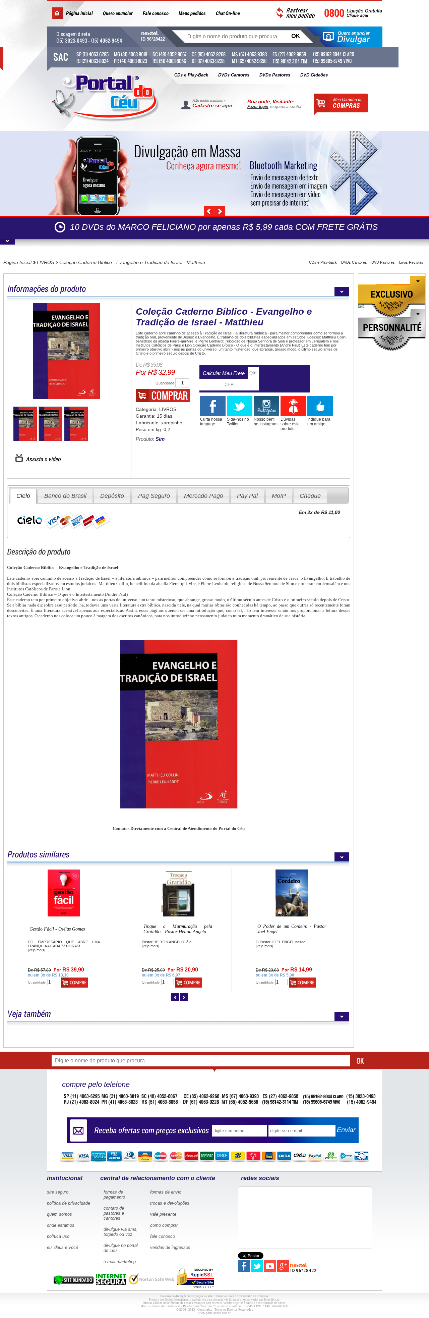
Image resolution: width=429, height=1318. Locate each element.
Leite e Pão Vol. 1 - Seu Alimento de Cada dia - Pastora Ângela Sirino (177, 929)
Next (219, 211)
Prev (209, 211)
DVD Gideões (314, 74)
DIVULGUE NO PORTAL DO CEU (121, 1248)
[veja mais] (36, 946)
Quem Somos (59, 1214)
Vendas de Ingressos (170, 1247)
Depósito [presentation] (112, 495)
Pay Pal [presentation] (247, 495)
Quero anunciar (118, 13)
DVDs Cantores (233, 74)
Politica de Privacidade (68, 1203)
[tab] (23, 496)
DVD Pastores (383, 262)
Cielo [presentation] (23, 495)
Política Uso (58, 1236)
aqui (227, 105)
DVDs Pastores (274, 74)
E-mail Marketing (120, 1261)
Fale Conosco (162, 1236)
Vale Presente (163, 1214)
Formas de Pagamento (114, 1195)
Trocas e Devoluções (169, 1203)
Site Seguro (57, 1192)
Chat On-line (228, 13)
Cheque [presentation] (310, 495)
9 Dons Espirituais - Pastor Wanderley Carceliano (291, 929)
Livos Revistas (411, 262)
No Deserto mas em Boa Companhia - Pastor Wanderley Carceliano (63, 929)
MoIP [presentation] (279, 495)
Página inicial (79, 13)
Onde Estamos (60, 1225)
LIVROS (45, 262)
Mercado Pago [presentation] (203, 495)
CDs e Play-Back (191, 74)
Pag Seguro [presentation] (154, 495)
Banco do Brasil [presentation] (65, 495)
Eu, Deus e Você (62, 1247)
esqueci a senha (285, 106)
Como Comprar (164, 1225)
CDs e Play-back (323, 262)
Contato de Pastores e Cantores (114, 1213)
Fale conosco (156, 13)
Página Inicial (17, 262)
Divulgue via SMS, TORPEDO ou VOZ (121, 1232)
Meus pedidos (192, 13)
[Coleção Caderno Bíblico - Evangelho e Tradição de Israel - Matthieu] (66, 351)
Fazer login (257, 106)
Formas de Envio (165, 1192)
